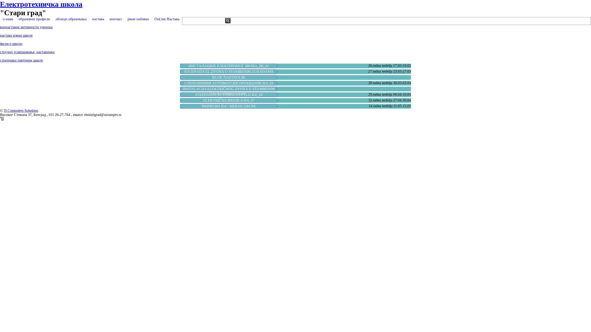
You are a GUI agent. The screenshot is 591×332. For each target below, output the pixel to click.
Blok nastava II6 (228, 77)
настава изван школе (16, 35)
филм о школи (11, 44)
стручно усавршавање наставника (27, 52)
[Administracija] (2, 119)
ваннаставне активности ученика (26, 27)
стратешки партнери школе (21, 60)
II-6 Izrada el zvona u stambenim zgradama (229, 72)
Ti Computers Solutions (21, 111)
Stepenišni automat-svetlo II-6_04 (228, 95)
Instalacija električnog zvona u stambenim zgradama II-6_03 (229, 91)
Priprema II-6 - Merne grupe (229, 106)
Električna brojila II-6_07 (229, 100)
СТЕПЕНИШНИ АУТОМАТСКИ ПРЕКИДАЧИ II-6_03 (228, 83)
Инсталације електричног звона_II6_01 (229, 66)
